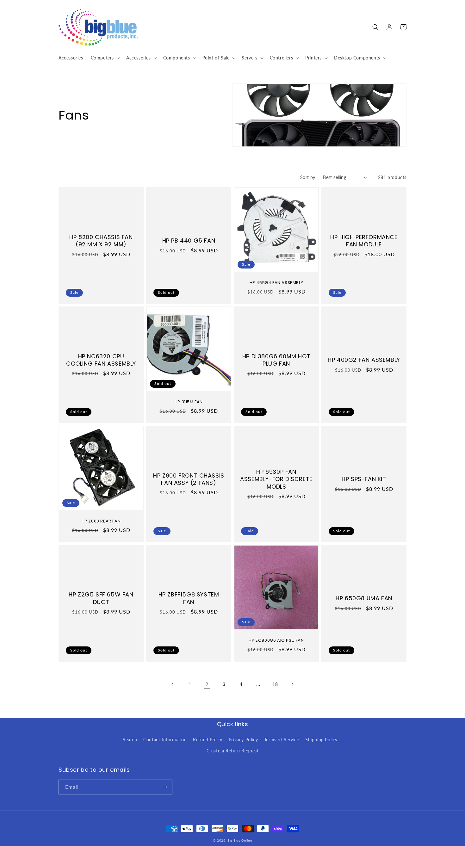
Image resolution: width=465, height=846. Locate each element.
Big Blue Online (239, 840)
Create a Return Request (233, 750)
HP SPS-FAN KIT (364, 479)
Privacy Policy (243, 739)
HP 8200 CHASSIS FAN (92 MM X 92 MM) (101, 240)
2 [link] (206, 684)
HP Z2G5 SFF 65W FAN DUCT (101, 598)
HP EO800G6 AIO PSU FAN (276, 640)
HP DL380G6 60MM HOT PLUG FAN (276, 360)
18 (275, 684)
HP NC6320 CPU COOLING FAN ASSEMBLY (101, 360)
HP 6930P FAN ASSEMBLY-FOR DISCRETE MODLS (276, 479)
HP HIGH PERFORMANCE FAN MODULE (363, 240)
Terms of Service (281, 739)
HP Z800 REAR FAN (101, 521)
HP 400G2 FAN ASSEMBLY (364, 359)
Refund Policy (207, 739)
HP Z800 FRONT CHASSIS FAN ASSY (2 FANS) (188, 479)
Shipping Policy (321, 739)
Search (130, 739)
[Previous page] (173, 684)
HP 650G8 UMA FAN (364, 598)
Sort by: (308, 177)
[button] (104, 58)
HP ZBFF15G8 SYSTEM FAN (188, 598)
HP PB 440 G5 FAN (188, 240)
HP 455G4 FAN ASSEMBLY (276, 283)
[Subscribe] (165, 787)
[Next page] (292, 684)
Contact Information (165, 739)
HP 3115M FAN (189, 402)
